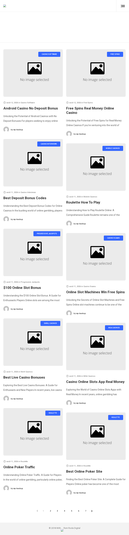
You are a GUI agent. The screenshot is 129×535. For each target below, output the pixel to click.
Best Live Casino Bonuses (24, 377)
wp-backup (17, 130)
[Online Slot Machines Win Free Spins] (96, 256)
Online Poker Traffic (19, 467)
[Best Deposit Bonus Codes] (33, 162)
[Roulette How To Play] (96, 167)
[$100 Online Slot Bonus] (33, 252)
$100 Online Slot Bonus (22, 288)
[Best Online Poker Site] (96, 436)
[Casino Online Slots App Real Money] (96, 346)
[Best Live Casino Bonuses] (33, 342)
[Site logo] (4, 6)
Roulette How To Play (83, 202)
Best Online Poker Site (84, 471)
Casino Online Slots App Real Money (95, 382)
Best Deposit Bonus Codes (24, 198)
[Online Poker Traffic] (33, 432)
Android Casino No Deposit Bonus (30, 108)
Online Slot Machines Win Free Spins (95, 292)
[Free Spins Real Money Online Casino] (96, 73)
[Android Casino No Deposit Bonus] (33, 73)
